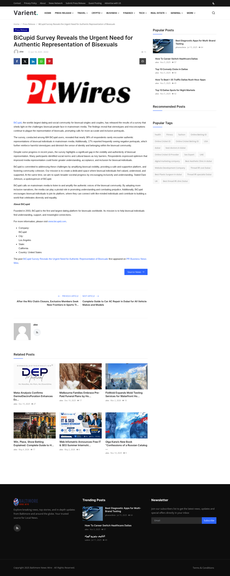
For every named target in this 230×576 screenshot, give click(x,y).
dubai (157, 147)
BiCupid (18, 122)
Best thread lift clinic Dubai (175, 181)
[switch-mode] (214, 3)
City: (21, 236)
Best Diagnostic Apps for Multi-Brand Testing (195, 42)
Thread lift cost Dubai (200, 167)
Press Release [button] (63, 12)
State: (22, 244)
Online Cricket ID (162, 141)
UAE (202, 154)
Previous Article (70, 296)
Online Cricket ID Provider (167, 154)
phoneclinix (181, 47)
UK (156, 181)
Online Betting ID (199, 134)
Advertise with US (113, 3)
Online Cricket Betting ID (187, 141)
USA (206, 141)
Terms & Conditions (203, 567)
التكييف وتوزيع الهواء (95, 536)
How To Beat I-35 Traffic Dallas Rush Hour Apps (180, 79)
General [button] (176, 12)
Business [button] (111, 12)
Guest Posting (95, 3)
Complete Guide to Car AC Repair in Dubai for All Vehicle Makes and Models (114, 303)
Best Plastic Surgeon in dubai (168, 174)
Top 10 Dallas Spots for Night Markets (175, 90)
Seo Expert (189, 154)
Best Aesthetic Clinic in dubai (198, 161)
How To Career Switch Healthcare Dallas (176, 58)
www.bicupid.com (57, 221)
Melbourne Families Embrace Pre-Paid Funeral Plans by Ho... (79, 394)
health (158, 134)
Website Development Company (170, 167)
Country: (23, 252)
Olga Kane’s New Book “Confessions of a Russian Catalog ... (126, 445)
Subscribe (209, 520)
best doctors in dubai (175, 147)
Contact (17, 3)
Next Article (88, 296)
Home (47, 12)
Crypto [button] (96, 12)
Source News (134, 271)
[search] (213, 13)
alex (35, 324)
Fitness (169, 134)
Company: (24, 228)
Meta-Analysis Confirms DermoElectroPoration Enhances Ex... (33, 396)
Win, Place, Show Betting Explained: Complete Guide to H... (34, 443)
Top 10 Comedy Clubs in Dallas (171, 69)
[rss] (17, 528)
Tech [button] (142, 12)
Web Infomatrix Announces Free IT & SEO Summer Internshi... (80, 443)
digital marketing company (167, 161)
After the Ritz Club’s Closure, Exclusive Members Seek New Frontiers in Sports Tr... (48, 303)
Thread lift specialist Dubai (199, 174)
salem (87, 540)
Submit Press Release (75, 3)
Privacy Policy (30, 3)
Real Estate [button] (158, 12)
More (190, 12)
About (43, 3)
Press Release (29, 24)
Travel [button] (81, 12)
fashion (181, 134)
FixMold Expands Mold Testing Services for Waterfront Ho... (124, 394)
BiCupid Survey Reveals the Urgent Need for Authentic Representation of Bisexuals (65, 259)
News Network (56, 3)
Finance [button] (128, 12)
